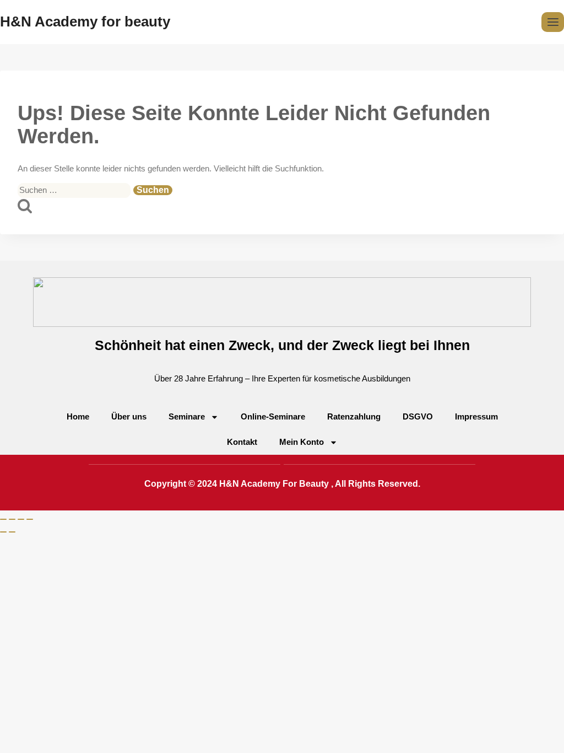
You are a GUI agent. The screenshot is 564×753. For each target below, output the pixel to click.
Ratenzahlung (354, 416)
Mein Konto (301, 442)
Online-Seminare (273, 416)
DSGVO (418, 416)
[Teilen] (21, 519)
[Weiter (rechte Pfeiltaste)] (12, 532)
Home (78, 416)
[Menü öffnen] (552, 21)
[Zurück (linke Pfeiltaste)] (3, 532)
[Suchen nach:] (75, 190)
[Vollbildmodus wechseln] (12, 519)
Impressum (476, 416)
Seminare (187, 416)
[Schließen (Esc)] (29, 519)
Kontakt (242, 442)
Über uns (129, 416)
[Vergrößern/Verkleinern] (3, 519)
